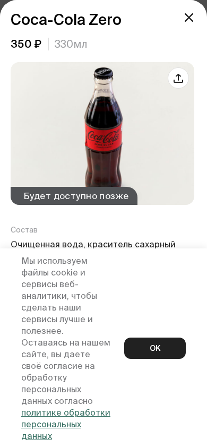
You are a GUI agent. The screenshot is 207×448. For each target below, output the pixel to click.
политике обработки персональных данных (65, 424)
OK (155, 348)
